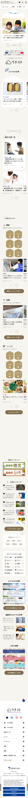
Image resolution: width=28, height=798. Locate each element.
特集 (5, 746)
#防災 (8, 540)
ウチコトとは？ (8, 760)
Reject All (14, 791)
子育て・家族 (8, 157)
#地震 (13, 540)
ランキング (7, 741)
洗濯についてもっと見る (13, 337)
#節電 (20, 544)
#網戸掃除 (14, 544)
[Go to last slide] (2, 7)
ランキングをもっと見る (14, 529)
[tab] (13, 45)
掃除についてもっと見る (13, 291)
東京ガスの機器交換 (21, 775)
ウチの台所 (6, 97)
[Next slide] (26, 7)
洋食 (5, 394)
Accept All (14, 795)
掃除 (13, 6)
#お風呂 (8, 544)
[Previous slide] (11, 110)
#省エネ (19, 540)
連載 (5, 751)
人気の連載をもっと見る (14, 673)
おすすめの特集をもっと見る (14, 608)
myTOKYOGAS (14, 771)
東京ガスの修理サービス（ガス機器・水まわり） (14, 773)
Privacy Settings (14, 788)
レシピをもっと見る (13, 412)
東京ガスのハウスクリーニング (9, 775)
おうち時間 (7, 762)
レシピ (6, 6)
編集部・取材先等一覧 (10, 755)
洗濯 (20, 6)
